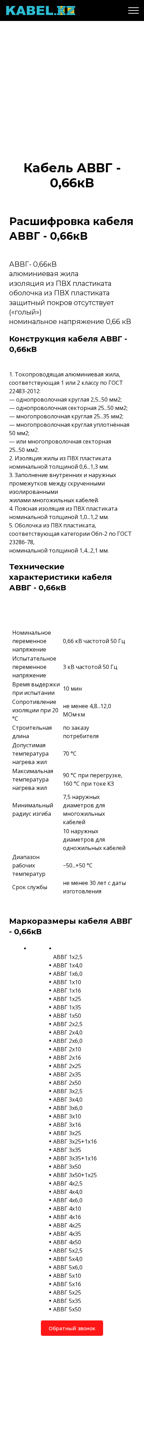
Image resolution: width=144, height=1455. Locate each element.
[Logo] (40, 10)
